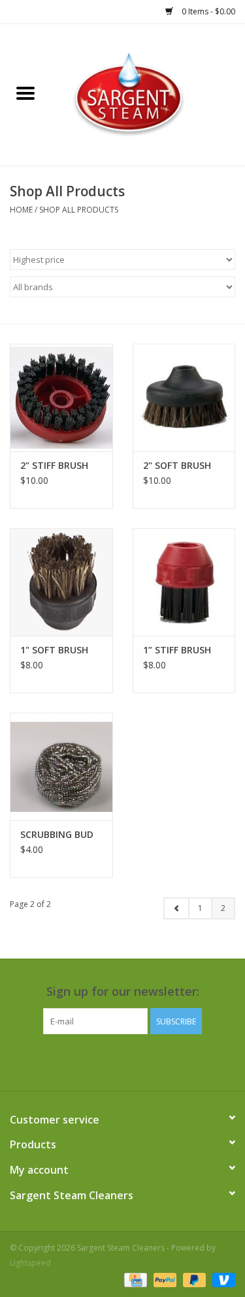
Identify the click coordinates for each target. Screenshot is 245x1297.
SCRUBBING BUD (56, 834)
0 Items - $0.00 (207, 11)
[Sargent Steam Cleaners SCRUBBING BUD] (61, 766)
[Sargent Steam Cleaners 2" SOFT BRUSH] (184, 397)
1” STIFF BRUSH (177, 650)
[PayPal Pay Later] (193, 1279)
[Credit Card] (134, 1279)
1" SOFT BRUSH (54, 650)
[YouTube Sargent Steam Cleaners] (134, 1061)
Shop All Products (78, 209)
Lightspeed (30, 1262)
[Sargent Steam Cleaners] (148, 93)
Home (21, 209)
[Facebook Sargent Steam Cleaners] (111, 1061)
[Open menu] (25, 93)
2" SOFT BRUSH (177, 465)
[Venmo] (221, 1279)
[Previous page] (176, 908)
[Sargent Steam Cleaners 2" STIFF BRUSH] (61, 397)
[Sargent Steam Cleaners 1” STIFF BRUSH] (184, 582)
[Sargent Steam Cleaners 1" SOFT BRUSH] (61, 582)
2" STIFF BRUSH (54, 465)
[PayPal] (163, 1279)
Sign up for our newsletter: (122, 991)
